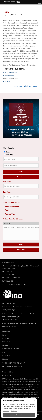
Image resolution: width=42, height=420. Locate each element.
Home (4, 335)
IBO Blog (5, 345)
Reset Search (21, 177)
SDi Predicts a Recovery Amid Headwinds (17, 307)
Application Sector (12, 206)
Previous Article (21, 86)
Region (7, 210)
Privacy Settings (7, 372)
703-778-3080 (10, 274)
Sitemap (5, 359)
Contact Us (6, 342)
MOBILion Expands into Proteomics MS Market (19, 324)
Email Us (9, 272)
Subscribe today (8, 76)
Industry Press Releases (10, 349)
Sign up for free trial (10, 73)
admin (20, 15)
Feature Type (10, 214)
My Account (6, 356)
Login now (6, 81)
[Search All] (21, 223)
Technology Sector (12, 202)
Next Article (33, 86)
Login (4, 352)
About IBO (5, 338)
